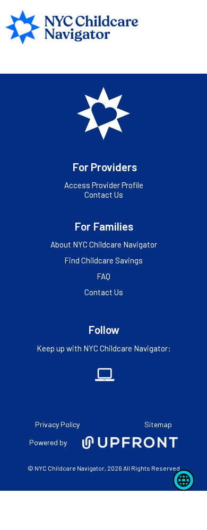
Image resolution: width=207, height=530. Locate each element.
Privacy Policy (57, 424)
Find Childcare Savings (103, 260)
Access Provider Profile (103, 185)
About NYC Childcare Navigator (103, 244)
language (184, 480)
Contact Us (103, 194)
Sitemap (158, 424)
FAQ (103, 276)
